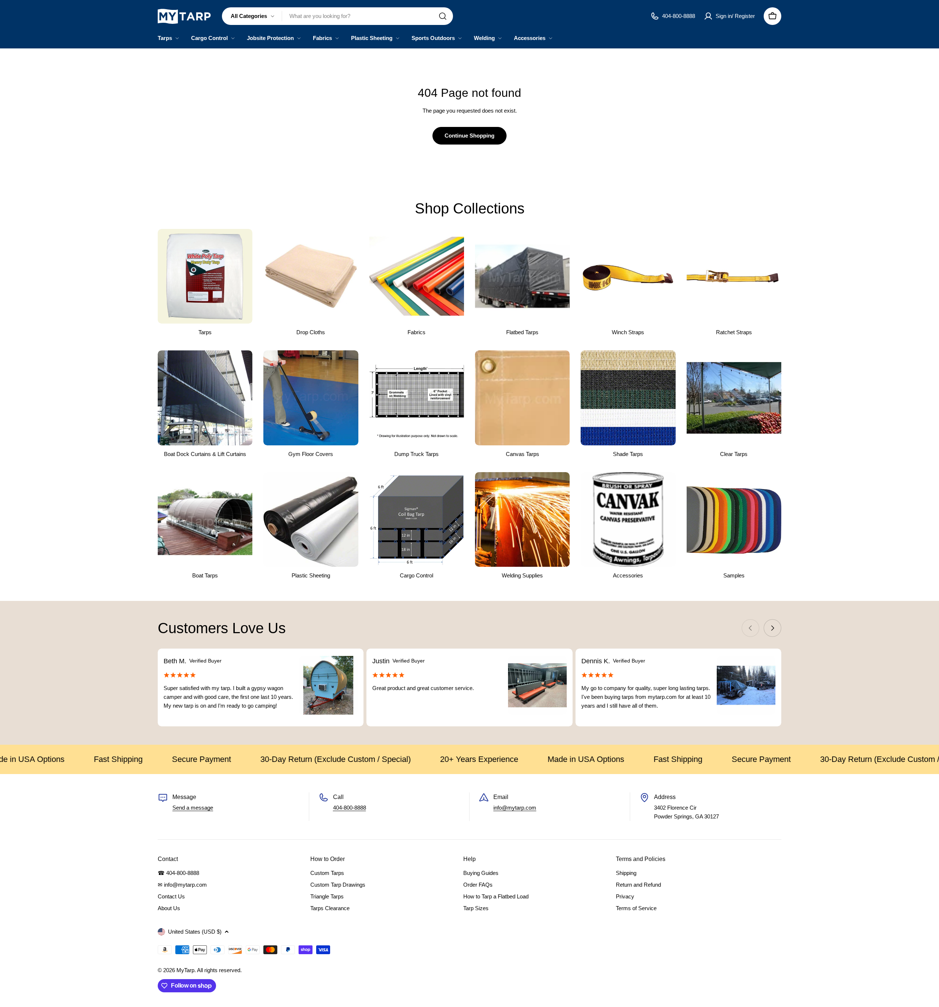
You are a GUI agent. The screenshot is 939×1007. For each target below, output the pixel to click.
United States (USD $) (195, 931)
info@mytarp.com (514, 807)
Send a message (192, 807)
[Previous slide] (750, 628)
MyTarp (185, 970)
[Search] (442, 16)
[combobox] (337, 16)
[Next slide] (772, 628)
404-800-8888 (349, 807)
